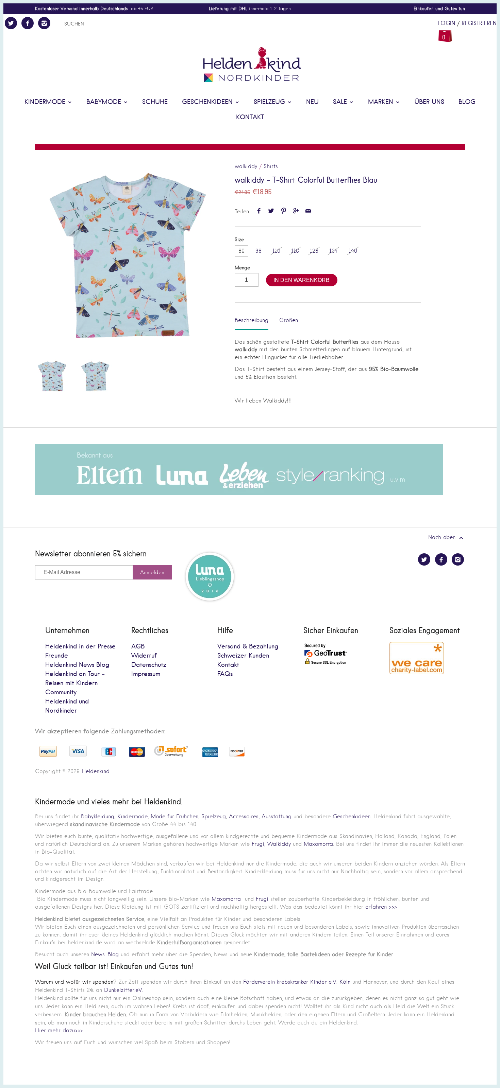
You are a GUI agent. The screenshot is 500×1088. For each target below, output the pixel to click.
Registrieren (479, 23)
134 (333, 251)
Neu (312, 102)
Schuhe (155, 102)
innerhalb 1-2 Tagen (250, 8)
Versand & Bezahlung (247, 646)
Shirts (271, 166)
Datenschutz (148, 664)
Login (446, 23)
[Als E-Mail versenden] (308, 211)
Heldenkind (96, 771)
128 (314, 251)
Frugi (258, 844)
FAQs (225, 674)
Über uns (429, 102)
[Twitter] (11, 23)
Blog (467, 102)
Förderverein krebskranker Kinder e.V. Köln (297, 982)
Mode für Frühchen (174, 816)
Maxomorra (318, 844)
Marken (381, 102)
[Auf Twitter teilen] (271, 211)
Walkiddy (279, 844)
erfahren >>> (381, 907)
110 (276, 251)
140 (353, 251)
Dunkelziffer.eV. (123, 990)
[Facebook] (27, 23)
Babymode (104, 102)
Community (61, 692)
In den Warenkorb (301, 280)
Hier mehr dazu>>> (59, 1030)
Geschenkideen (208, 102)
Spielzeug (270, 102)
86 (241, 251)
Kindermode (45, 102)
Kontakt (250, 117)
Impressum (145, 674)
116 (295, 251)
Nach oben (442, 537)
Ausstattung (276, 816)
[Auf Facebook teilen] (259, 211)
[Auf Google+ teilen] (296, 211)
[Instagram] (44, 23)
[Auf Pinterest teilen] (283, 211)
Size (239, 240)
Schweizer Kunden (243, 655)
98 (258, 251)
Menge (242, 268)
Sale (341, 102)
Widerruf (144, 655)
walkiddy (246, 166)
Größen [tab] (288, 320)
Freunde (56, 655)
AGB (138, 646)
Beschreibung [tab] (251, 320)
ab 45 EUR (94, 8)
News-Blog (105, 954)
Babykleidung (97, 816)
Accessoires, (244, 816)
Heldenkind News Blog (77, 664)
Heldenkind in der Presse (80, 646)
